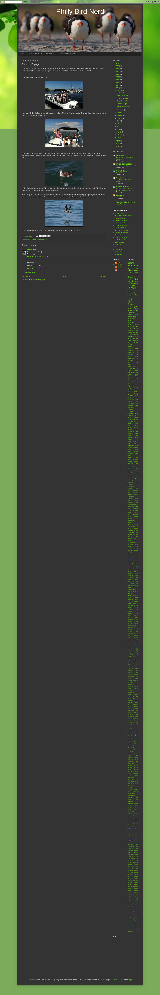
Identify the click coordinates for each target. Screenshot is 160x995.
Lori (118, 270)
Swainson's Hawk (133, 783)
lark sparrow (134, 870)
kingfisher (130, 455)
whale (129, 340)
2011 (117, 88)
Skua (132, 771)
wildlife (129, 925)
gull (137, 336)
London (136, 502)
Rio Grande (134, 530)
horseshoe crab (133, 399)
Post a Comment (30, 272)
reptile (136, 896)
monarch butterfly (133, 358)
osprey (130, 320)
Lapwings (130, 502)
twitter (136, 915)
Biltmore (136, 623)
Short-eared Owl (133, 763)
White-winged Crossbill (122, 223)
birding (29, 239)
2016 (117, 74)
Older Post (102, 276)
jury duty (135, 868)
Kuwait (129, 423)
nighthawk (130, 360)
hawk (129, 307)
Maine (136, 376)
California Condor (121, 239)
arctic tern (135, 554)
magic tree (134, 583)
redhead (130, 896)
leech (129, 872)
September (121, 115)
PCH (132, 726)
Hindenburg (131, 684)
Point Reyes (133, 738)
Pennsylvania (132, 287)
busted (129, 831)
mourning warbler (133, 878)
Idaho (136, 498)
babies (136, 819)
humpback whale (133, 575)
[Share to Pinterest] (49, 236)
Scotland (130, 540)
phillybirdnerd (131, 892)
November (120, 110)
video (129, 607)
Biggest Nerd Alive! (123, 101)
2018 (117, 69)
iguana (131, 864)
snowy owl (133, 291)
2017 (117, 71)
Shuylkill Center (133, 765)
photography (132, 317)
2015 (117, 77)
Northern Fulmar (120, 218)
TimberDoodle (131, 795)
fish (132, 850)
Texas (136, 324)
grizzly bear (134, 858)
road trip (133, 898)
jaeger (132, 577)
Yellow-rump (131, 811)
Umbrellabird (131, 801)
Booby (136, 342)
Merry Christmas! (122, 95)
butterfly (130, 352)
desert (129, 568)
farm (137, 846)
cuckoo (136, 564)
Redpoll (136, 749)
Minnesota (130, 380)
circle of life (131, 834)
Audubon (130, 471)
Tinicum (130, 437)
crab (131, 564)
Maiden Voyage (122, 104)
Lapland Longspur (121, 220)
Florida (39, 239)
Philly (133, 732)
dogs (134, 352)
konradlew (116, 980)
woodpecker (131, 322)
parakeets (135, 886)
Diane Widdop (119, 263)
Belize (136, 405)
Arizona (135, 311)
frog (129, 854)
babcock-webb (132, 441)
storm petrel (134, 463)
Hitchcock (130, 686)
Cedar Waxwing (133, 639)
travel (136, 913)
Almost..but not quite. (122, 197)
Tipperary (130, 797)
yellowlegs (130, 931)
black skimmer (133, 390)
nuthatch (135, 882)
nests (129, 338)
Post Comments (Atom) (38, 280)
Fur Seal (135, 666)
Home (22, 54)
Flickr (129, 664)
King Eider (118, 249)
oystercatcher (132, 589)
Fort (129, 492)
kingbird (130, 401)
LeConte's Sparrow (133, 706)
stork (129, 463)
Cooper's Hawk (133, 413)
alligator (130, 439)
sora (137, 906)
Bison (129, 625)
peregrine (135, 338)
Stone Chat (134, 781)
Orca (129, 726)
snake (129, 603)
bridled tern (135, 826)
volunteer (135, 465)
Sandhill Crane (132, 334)
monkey (130, 874)
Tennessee (131, 787)
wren (133, 929)
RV (128, 747)
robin (136, 900)
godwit (129, 451)
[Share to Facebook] (47, 236)
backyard (130, 388)
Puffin (136, 433)
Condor (130, 484)
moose (136, 585)
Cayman (136, 637)
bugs (136, 829)
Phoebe (130, 518)
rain (137, 894)
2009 (117, 144)
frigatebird (130, 570)
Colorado (130, 411)
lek (132, 872)
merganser (131, 459)
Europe (133, 372)
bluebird (130, 392)
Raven (133, 526)
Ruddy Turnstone (133, 532)
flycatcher (130, 395)
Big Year (135, 281)
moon (136, 874)
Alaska (136, 309)
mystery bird (131, 880)
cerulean (135, 833)
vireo (136, 607)
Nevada (130, 722)
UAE (137, 799)
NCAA (136, 720)
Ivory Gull (118, 251)
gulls (129, 326)
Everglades (135, 490)
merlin (136, 459)
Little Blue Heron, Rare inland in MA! (126, 166)
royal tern (133, 902)
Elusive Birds (121, 93)
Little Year (134, 710)
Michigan (135, 712)
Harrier (133, 680)
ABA (137, 332)
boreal (129, 826)
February (120, 135)
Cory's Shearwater (121, 235)
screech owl (133, 362)
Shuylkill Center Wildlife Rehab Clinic (133, 769)
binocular (130, 824)
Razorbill (118, 247)
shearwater (44, 239)
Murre (129, 720)
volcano (130, 921)
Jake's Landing (133, 694)
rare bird (131, 289)
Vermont (136, 803)
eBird (136, 568)
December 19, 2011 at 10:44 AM (37, 256)
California (131, 283)
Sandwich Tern (133, 761)
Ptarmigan (130, 524)
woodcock (130, 405)
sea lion (136, 461)
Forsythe (135, 328)
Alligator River (133, 617)
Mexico (129, 712)
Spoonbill (130, 779)
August (119, 118)
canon (129, 833)
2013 (117, 82)
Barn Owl (135, 621)
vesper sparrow (133, 919)
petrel (129, 890)
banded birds (133, 315)
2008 (117, 146)
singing (136, 601)
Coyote (136, 647)
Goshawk (130, 668)
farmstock (130, 848)
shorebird (131, 277)
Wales (129, 805)
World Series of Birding (133, 297)
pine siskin (131, 591)
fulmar (136, 570)
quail (136, 591)
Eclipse (134, 655)
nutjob (129, 587)
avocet (136, 439)
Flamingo (135, 660)
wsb (137, 929)
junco (129, 868)
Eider (129, 490)
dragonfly (135, 447)
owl (137, 285)
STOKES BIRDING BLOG (124, 164)
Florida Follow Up (122, 98)
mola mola (131, 585)
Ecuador (130, 417)
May (118, 126)
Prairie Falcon (133, 742)
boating (34, 239)
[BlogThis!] (42, 236)
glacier (136, 571)
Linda (119, 267)
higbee (129, 356)
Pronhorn (135, 745)
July (118, 121)
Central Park (133, 641)
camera (136, 831)
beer (129, 823)
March (119, 132)
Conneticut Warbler (121, 227)
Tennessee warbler (133, 789)
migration (131, 301)
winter (136, 927)
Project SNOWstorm (122, 171)
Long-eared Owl (120, 242)
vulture (136, 921)
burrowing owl (133, 350)
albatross (130, 813)
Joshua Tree (131, 696)
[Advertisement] (49, 967)
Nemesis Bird (120, 155)
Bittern (129, 364)
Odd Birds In (120, 195)
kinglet (129, 870)
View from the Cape (122, 186)
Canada (130, 328)
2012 (117, 85)
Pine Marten (131, 736)
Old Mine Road (133, 724)
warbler (130, 273)
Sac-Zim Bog (131, 534)
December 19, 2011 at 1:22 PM (37, 268)
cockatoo (130, 840)
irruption (136, 864)
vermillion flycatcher (133, 917)
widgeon (135, 923)
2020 (117, 63)
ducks (136, 283)
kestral (136, 577)
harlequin (130, 453)
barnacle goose (133, 821)
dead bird (130, 844)
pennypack (131, 285)
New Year (135, 722)
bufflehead (130, 829)
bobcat (136, 824)
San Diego (134, 759)
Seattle (136, 435)
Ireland (136, 688)
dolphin (136, 392)
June (119, 124)
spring (133, 326)
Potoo (136, 740)
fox (137, 352)
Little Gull (131, 708)
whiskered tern (133, 609)
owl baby (135, 884)
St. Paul (132, 546)
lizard (136, 356)
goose (136, 395)
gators (129, 856)
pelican (129, 888)
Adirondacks (131, 467)
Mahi (136, 504)
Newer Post (26, 276)
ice (128, 864)
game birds (134, 854)
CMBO (136, 482)
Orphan (29, 249)
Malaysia (130, 506)
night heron (131, 403)
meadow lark (133, 457)
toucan (129, 913)
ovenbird (130, 884)
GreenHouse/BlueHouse (67, 54)
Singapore (130, 386)
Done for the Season (122, 173)
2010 (117, 141)
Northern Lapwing (121, 225)
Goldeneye (131, 496)
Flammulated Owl (133, 662)
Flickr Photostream (35, 54)
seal (137, 403)
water (129, 923)
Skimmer (130, 346)
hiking (136, 453)
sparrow (130, 303)
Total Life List (50, 54)
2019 (117, 66)
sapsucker (130, 904)
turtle (136, 605)
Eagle (136, 488)
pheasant (135, 890)
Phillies (136, 516)
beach (136, 388)
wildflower (130, 611)
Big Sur (130, 623)
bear (129, 443)
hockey (129, 862)
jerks (137, 866)
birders (136, 558)
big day (135, 823)
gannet (129, 571)
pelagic (130, 295)
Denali (136, 415)
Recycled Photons (122, 178)
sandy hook (131, 599)
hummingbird (132, 293)
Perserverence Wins (123, 106)
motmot (136, 876)
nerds (136, 401)
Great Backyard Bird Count (133, 672)
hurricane (135, 862)
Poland (129, 740)
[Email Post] (36, 236)
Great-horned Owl (133, 421)
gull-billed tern (133, 860)
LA (128, 704)
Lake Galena (133, 500)
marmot (136, 872)
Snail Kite (118, 244)
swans (129, 911)
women (129, 929)
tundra (129, 915)
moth (129, 876)
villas (136, 289)
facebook (132, 846)
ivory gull (131, 866)
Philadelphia (132, 305)
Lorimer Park (131, 504)
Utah (136, 437)
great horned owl (133, 354)
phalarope (130, 461)
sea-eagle (132, 906)
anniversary (131, 815)
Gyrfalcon (130, 498)
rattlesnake (131, 595)
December (120, 90)
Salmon (130, 757)
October (120, 113)
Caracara (130, 409)
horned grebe (133, 573)
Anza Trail (135, 619)
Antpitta (130, 619)
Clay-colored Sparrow (122, 230)
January (120, 137)
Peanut (136, 427)
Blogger (130, 980)
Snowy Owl (118, 254)
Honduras (130, 344)
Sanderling (131, 313)
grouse (136, 451)
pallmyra (130, 886)
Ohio (136, 510)
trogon (133, 605)
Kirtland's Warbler (133, 702)
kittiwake (130, 579)
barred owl (131, 556)
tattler (133, 911)
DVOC (130, 324)
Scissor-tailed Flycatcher (123, 215)
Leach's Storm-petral (121, 232)
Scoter (136, 538)
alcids (136, 813)
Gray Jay (135, 419)
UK (137, 334)
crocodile (135, 842)
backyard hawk (133, 348)
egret (129, 394)
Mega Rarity (133, 378)
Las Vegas (135, 423)
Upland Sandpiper (121, 237)
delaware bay (133, 566)
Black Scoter (134, 625)
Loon (129, 425)
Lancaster (135, 704)
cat (132, 833)
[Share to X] (45, 236)
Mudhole (135, 718)
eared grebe (133, 449)
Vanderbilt (130, 803)
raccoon (130, 593)
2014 (117, 80)
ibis (128, 577)
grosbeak (130, 397)
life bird (130, 311)
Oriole (129, 512)
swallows (135, 910)
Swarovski (130, 785)
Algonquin (130, 469)
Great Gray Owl (120, 213)
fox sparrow (134, 852)
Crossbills (130, 415)
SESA (136, 755)
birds (129, 279)
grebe (134, 336)
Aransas (130, 621)
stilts (129, 908)
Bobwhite (130, 407)
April (118, 129)
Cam (132, 635)
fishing (136, 394)
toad (137, 911)
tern (137, 326)
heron (133, 332)
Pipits (136, 736)
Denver (129, 649)
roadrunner (131, 900)
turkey (129, 465)
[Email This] (40, 236)
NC (134, 506)
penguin (136, 888)
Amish (136, 469)
